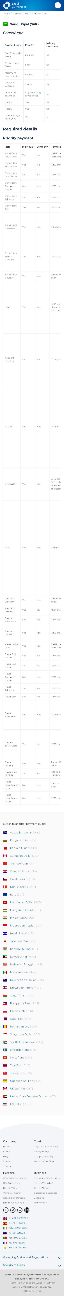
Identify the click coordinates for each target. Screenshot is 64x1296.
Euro (17, 894)
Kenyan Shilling (24, 949)
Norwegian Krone (25, 987)
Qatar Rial (20, 1018)
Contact (7, 1161)
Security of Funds (14, 1265)
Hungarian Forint (25, 910)
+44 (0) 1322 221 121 (19, 1218)
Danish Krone (23, 886)
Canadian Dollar (24, 855)
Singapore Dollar (25, 1034)
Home (7, 13)
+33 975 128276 (17, 1242)
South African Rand (26, 1042)
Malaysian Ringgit (26, 964)
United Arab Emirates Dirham (33, 1096)
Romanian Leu (24, 1026)
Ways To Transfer (12, 1192)
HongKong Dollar (25, 902)
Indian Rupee (22, 918)
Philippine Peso (24, 1003)
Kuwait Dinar (23, 956)
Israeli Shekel (21, 933)
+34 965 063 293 (17, 1223)
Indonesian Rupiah (26, 925)
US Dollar (20, 1104)
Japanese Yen (22, 941)
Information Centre (13, 1202)
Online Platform (42, 1188)
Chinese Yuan (23, 863)
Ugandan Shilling (25, 1081)
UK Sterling (21, 1088)
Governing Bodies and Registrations (25, 1257)
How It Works (10, 1188)
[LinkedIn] (20, 1210)
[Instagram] (27, 1210)
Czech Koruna (23, 879)
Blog (5, 1156)
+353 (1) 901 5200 (18, 1227)
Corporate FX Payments (47, 1178)
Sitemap (7, 1166)
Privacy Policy (41, 1151)
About (6, 1151)
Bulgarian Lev (23, 840)
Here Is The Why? (43, 1183)
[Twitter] (13, 1210)
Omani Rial (21, 995)
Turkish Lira (21, 1073)
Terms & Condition (44, 1161)
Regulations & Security (46, 1146)
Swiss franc (21, 1057)
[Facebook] (6, 1210)
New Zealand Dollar (27, 980)
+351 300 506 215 (18, 1237)
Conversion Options (14, 1197)
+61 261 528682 (17, 1232)
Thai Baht (20, 1065)
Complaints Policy (43, 1156)
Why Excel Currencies (14, 1178)
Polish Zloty (21, 1011)
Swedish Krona (23, 1049)
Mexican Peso (23, 972)
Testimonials (40, 1202)
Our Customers (11, 1183)
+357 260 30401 (17, 1247)
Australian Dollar (25, 832)
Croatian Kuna (23, 871)
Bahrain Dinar (23, 848)
